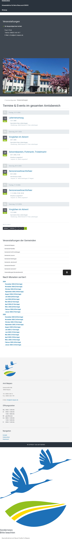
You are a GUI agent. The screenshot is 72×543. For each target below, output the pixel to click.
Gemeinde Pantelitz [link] (9, 248)
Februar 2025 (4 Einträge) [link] (13, 342)
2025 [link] (4, 314)
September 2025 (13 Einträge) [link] (14, 324)
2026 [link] (4, 281)
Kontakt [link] (5, 435)
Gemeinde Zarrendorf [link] (10, 269)
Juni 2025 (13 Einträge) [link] (12, 332)
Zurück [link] (5, 76)
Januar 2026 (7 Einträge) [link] (12, 312)
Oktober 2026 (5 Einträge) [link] (13, 289)
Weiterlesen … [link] (12, 540)
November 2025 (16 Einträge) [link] (14, 319)
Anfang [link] (6, 228)
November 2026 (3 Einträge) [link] (13, 286)
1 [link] (16, 228)
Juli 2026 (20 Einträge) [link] (12, 296)
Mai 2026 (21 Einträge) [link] (12, 302)
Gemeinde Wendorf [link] (9, 265)
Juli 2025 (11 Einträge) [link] (12, 329)
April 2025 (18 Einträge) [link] (12, 337)
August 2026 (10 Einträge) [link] (13, 294)
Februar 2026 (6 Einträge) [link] (13, 309)
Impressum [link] (6, 439)
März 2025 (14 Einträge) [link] (12, 339)
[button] (67, 272)
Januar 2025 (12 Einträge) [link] (13, 345)
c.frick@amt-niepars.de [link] (16, 35)
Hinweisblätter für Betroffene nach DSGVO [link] (15, 5)
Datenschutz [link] (6, 437)
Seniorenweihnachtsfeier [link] (20, 171)
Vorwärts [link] (67, 76)
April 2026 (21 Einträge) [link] (12, 304)
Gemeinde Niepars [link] (9, 245)
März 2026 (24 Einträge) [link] (12, 307)
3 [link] (22, 228)
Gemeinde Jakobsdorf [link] (10, 262)
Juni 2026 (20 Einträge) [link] (12, 299)
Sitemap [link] (4, 10)
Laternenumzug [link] (16, 118)
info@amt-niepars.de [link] (12, 400)
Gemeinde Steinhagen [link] (10, 258)
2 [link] (19, 228)
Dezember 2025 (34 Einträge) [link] (14, 317)
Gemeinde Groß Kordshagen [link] (12, 252)
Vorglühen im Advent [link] (18, 137)
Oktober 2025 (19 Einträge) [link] (13, 322)
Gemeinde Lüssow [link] (9, 255)
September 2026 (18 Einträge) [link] (14, 291)
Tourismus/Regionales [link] (10, 100)
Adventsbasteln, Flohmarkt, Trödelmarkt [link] (27, 152)
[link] (10, 376)
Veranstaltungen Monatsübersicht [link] (13, 272)
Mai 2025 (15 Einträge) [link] (12, 334)
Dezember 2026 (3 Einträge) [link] (13, 284)
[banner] (36, 8)
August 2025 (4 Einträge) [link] (12, 327)
